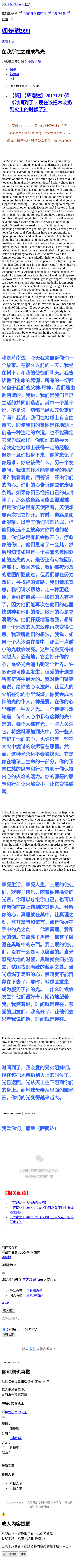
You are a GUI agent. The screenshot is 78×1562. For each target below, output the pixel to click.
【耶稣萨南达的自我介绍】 (29, 1203)
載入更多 (8, 1310)
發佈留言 (8, 1334)
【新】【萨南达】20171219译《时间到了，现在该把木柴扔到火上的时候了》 (41, 102)
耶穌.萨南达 (34, 1295)
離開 (23, 1554)
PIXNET (18, 1502)
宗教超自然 (34, 1291)
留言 (36, 1279)
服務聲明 (43, 1506)
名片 (13, 79)
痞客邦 (27, 1279)
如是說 (6, 1257)
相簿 (13, 69)
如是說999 (16, 30)
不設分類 (34, 61)
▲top (5, 1302)
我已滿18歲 (9, 1554)
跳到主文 (8, 41)
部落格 (14, 74)
